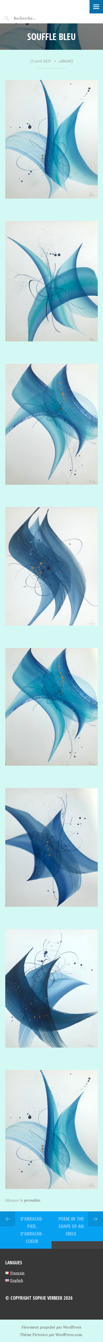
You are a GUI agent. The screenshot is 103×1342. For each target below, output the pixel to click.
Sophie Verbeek (33, 6)
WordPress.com (69, 1334)
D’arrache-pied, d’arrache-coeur (32, 1229)
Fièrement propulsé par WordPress (51, 1327)
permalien (32, 1200)
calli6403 (65, 60)
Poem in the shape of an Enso (71, 1226)
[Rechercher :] (34, 18)
